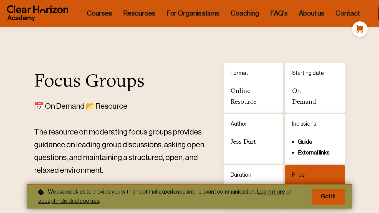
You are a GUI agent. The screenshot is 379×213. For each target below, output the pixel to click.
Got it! (328, 196)
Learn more (271, 192)
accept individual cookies (68, 201)
